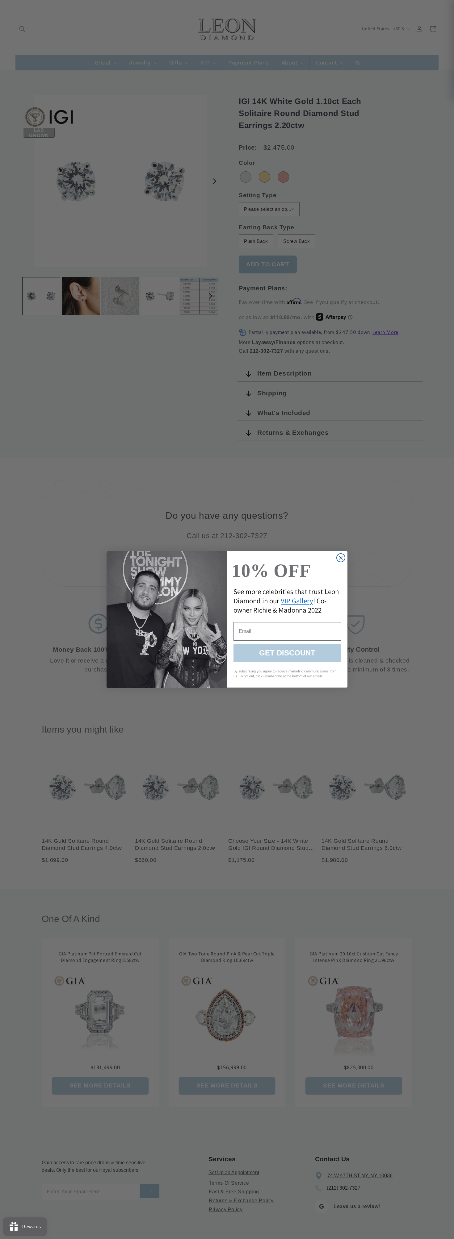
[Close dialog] (341, 558)
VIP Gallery (297, 601)
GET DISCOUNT (287, 653)
